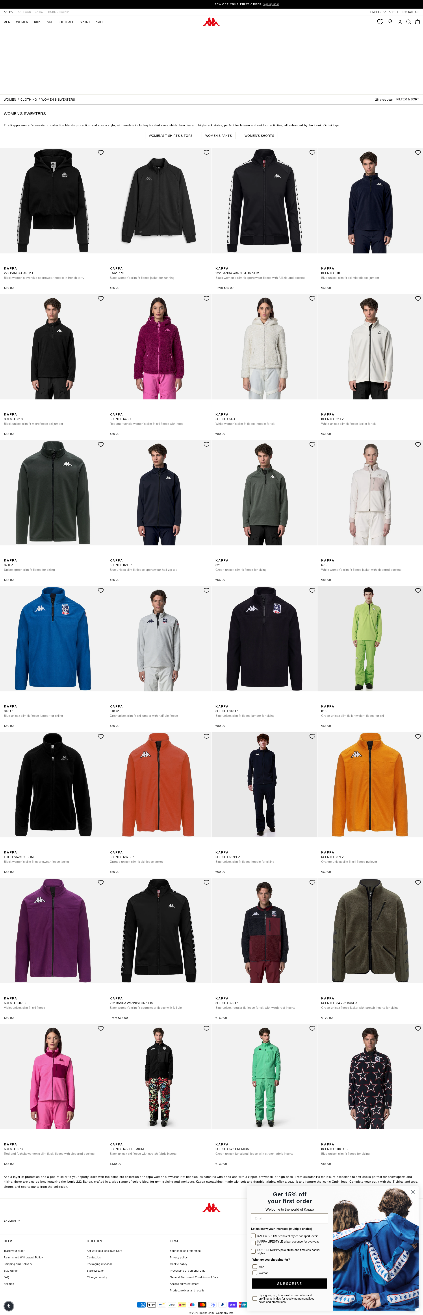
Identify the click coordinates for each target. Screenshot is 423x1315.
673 (361, 565)
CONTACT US (410, 12)
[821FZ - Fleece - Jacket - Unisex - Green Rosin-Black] (331, 409)
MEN (7, 22)
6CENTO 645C (147, 419)
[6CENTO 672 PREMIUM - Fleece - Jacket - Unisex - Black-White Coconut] (112, 1139)
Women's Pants (218, 135)
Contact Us (94, 1257)
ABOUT (393, 12)
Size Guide (11, 1270)
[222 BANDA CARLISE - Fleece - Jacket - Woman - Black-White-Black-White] (7, 263)
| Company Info (224, 1313)
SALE (100, 22)
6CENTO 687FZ (349, 857)
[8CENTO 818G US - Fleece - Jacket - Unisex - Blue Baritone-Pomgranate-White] (324, 1139)
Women (10, 99)
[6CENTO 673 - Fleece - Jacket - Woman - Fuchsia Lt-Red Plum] (331, 555)
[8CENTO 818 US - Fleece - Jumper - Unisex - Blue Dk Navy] (14, 701)
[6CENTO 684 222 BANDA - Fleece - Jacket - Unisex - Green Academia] (324, 993)
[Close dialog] (413, 1192)
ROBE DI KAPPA (58, 11)
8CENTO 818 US (245, 711)
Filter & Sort (407, 99)
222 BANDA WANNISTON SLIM (260, 273)
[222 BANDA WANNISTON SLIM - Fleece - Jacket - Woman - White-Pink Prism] (232, 263)
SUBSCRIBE (289, 1283)
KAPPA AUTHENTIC (30, 11)
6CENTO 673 (49, 1149)
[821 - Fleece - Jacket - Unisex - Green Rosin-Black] (218, 555)
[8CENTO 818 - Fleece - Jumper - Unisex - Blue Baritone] (324, 263)
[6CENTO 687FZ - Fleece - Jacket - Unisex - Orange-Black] (324, 847)
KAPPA (8, 11)
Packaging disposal (99, 1264)
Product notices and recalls (187, 1290)
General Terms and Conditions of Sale (194, 1277)
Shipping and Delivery (18, 1264)
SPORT (85, 22)
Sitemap (9, 1283)
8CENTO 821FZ (348, 419)
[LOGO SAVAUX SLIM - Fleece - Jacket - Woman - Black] (7, 847)
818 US (33, 711)
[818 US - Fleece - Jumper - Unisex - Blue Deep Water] (7, 701)
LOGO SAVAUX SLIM (36, 857)
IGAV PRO (142, 273)
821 (241, 565)
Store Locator (95, 1270)
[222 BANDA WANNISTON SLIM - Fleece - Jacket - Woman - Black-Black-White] (239, 263)
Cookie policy (178, 1264)
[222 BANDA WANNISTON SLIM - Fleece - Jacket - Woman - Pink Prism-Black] (225, 263)
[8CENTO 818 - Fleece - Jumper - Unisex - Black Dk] (331, 263)
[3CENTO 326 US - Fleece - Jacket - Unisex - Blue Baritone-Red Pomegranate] (218, 993)
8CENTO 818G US (345, 1149)
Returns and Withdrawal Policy (23, 1257)
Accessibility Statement (184, 1283)
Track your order (14, 1250)
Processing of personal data (187, 1270)
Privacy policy (178, 1257)
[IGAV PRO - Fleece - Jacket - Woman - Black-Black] (112, 263)
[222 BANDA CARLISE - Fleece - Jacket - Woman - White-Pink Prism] (14, 263)
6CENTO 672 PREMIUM (143, 1149)
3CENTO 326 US (255, 1003)
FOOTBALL (66, 22)
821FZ (29, 565)
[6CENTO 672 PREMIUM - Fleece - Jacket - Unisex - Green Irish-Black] (119, 1139)
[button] (9, 1306)
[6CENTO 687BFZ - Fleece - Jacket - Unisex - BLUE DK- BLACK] (119, 847)
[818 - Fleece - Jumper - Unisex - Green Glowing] (338, 263)
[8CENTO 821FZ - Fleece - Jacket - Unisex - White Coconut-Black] (324, 409)
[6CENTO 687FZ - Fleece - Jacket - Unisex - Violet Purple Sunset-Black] (331, 847)
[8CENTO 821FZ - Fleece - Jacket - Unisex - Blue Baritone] (338, 409)
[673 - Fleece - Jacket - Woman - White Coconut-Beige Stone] (324, 555)
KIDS (37, 22)
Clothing (28, 99)
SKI (49, 22)
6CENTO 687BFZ (136, 857)
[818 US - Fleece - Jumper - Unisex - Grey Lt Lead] (21, 701)
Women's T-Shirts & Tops (171, 135)
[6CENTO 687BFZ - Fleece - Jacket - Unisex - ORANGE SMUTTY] (112, 847)
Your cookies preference (185, 1250)
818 (352, 711)
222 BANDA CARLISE (44, 273)
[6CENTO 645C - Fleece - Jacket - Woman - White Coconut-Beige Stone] (119, 409)
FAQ (6, 1277)
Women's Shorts (259, 135)
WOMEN (22, 22)
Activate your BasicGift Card (104, 1250)
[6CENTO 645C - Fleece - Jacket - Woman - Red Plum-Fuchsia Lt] (112, 409)
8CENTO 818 (350, 273)
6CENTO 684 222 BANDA (360, 1003)
